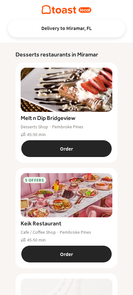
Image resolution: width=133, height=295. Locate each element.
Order (66, 148)
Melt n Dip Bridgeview (48, 117)
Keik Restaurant (41, 223)
